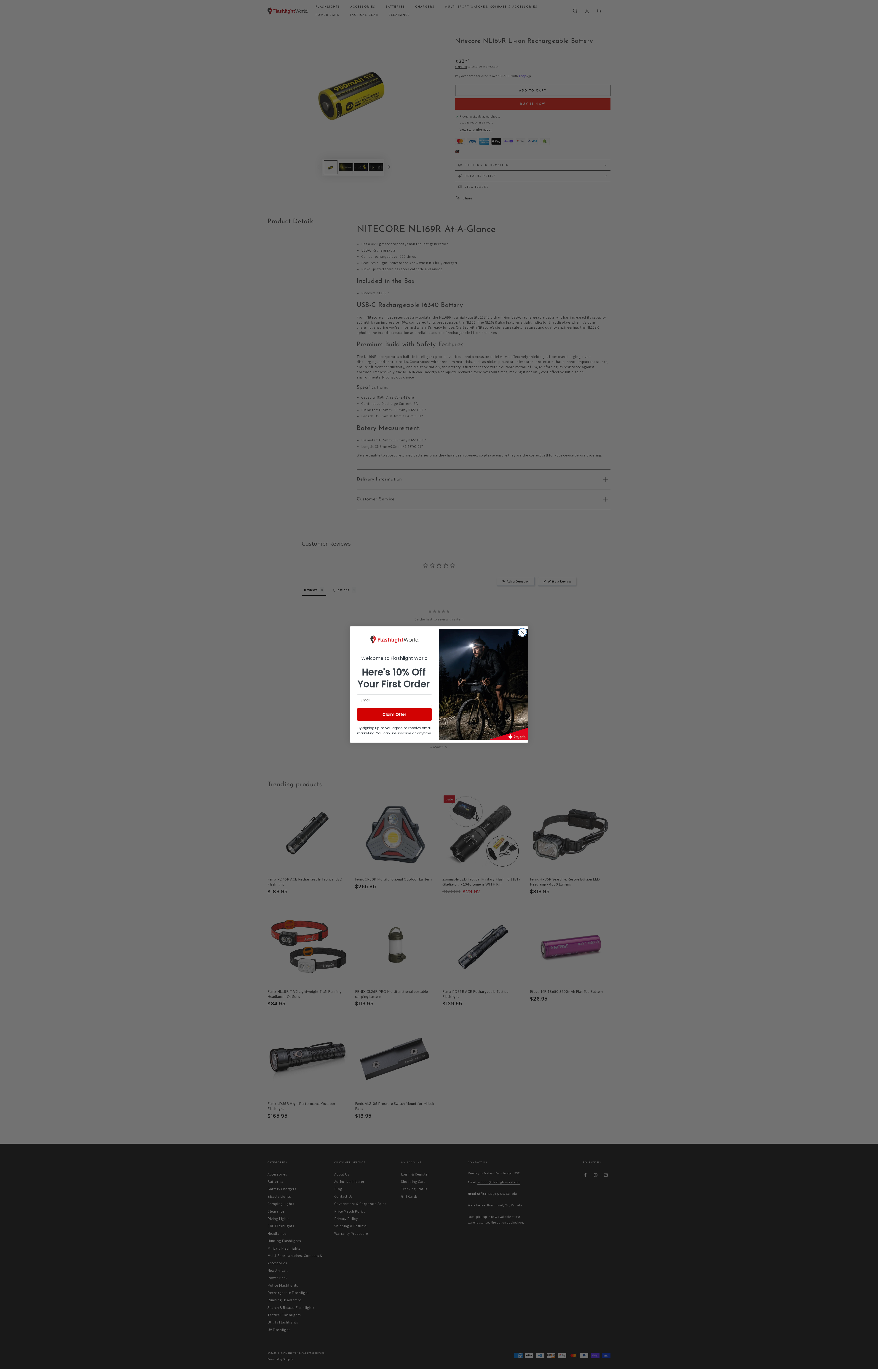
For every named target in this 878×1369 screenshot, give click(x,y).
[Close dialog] (522, 632)
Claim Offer (394, 714)
